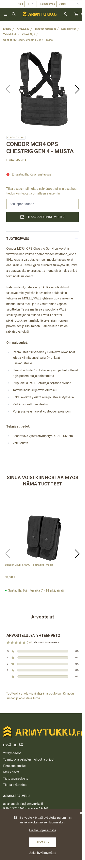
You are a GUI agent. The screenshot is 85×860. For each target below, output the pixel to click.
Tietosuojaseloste (15, 778)
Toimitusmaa (47, 3)
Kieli (20, 3)
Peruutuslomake (14, 766)
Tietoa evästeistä (15, 785)
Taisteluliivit (10, 34)
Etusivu (7, 28)
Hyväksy (42, 842)
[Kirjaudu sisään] (65, 14)
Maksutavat (11, 772)
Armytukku (23, 28)
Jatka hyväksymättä (42, 853)
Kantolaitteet (68, 28)
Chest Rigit (28, 34)
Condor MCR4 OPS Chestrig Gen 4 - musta (28, 39)
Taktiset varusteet (45, 28)
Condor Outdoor (16, 137)
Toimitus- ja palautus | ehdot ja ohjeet (28, 759)
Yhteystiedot (12, 753)
